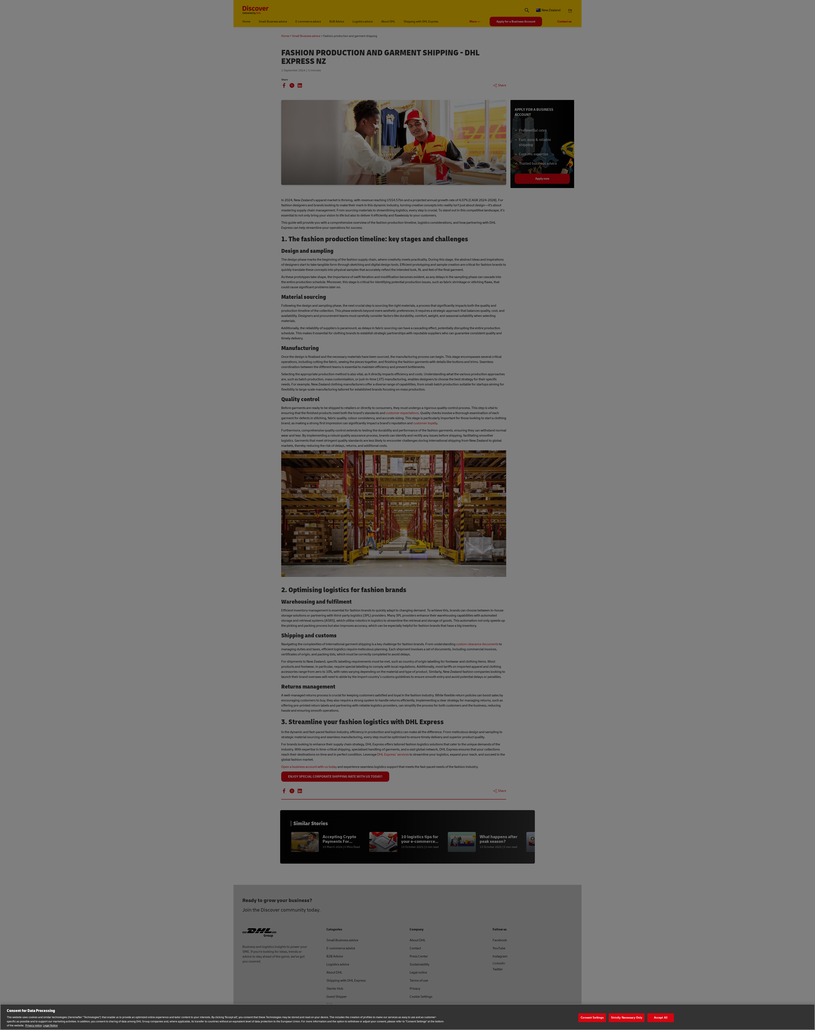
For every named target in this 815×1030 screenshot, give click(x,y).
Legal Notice (50, 1025)
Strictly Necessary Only (626, 1017)
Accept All (660, 1017)
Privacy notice (33, 1025)
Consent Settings (592, 1017)
